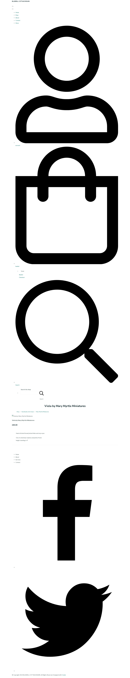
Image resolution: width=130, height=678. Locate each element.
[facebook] (66, 567)
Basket (21, 274)
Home (17, 12)
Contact (17, 20)
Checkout (22, 277)
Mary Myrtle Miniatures (42, 411)
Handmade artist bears (27, 411)
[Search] (41, 393)
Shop (16, 15)
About (17, 18)
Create (64, 675)
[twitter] (66, 671)
